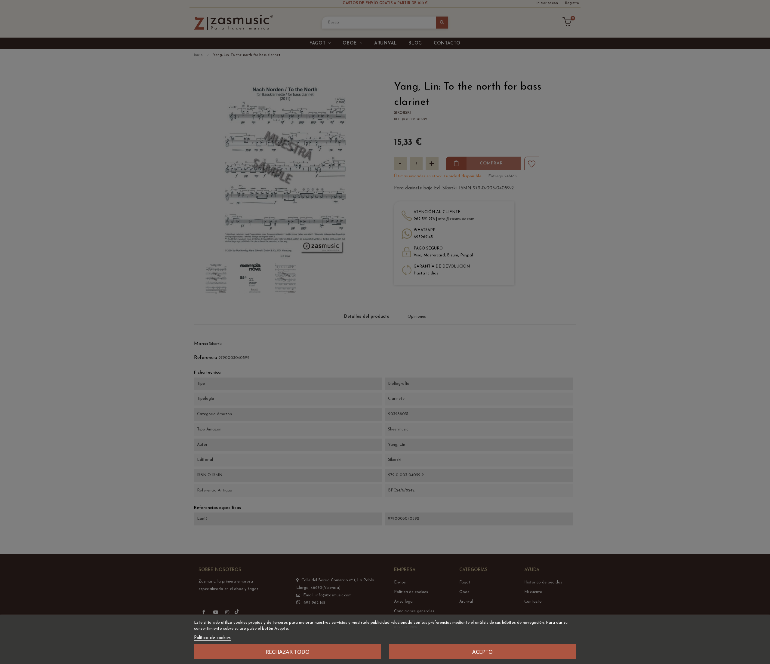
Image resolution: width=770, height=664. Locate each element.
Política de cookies (212, 638)
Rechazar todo (288, 651)
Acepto (482, 651)
